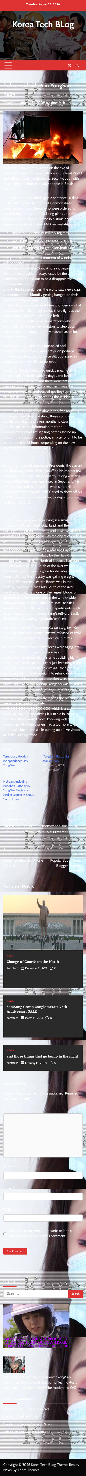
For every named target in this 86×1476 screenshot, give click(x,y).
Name (9, 1167)
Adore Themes (28, 1470)
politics (19, 831)
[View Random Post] (69, 65)
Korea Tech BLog (43, 24)
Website (9, 1209)
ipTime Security (29, 1416)
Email (8, 1188)
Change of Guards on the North (33, 961)
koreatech (57, 103)
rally (45, 831)
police (7, 831)
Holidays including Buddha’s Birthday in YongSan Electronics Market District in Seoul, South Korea (18, 790)
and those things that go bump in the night (42, 1056)
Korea (73, 826)
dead (33, 826)
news (23, 819)
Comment (12, 1108)
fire (64, 826)
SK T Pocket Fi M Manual (34, 1409)
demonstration (49, 826)
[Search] (77, 65)
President (33, 831)
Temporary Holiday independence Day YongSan (15, 760)
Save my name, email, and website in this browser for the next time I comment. (41, 1233)
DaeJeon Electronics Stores (36, 1424)
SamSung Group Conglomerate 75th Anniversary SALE (37, 1009)
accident (21, 826)
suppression (59, 831)
